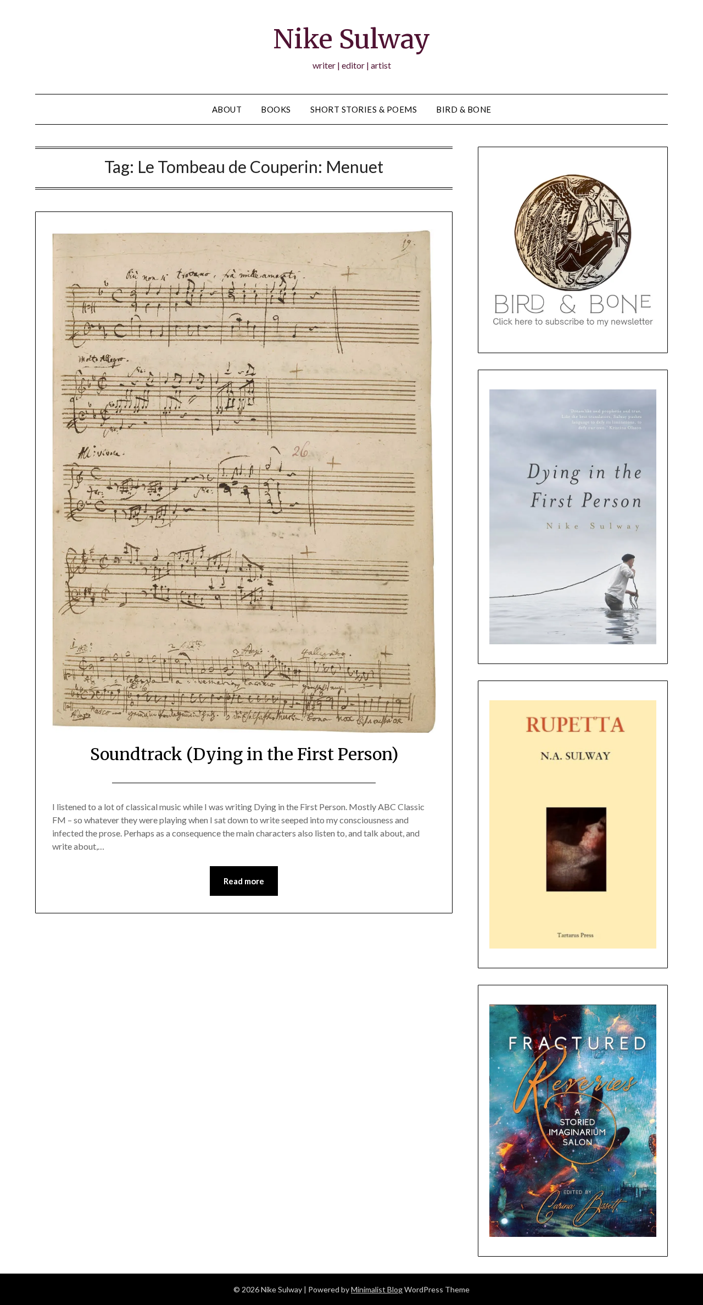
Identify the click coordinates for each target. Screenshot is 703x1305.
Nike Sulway (351, 39)
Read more (244, 881)
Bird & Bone (464, 109)
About (227, 109)
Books (276, 109)
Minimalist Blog (377, 1289)
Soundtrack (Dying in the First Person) (244, 754)
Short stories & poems (363, 109)
